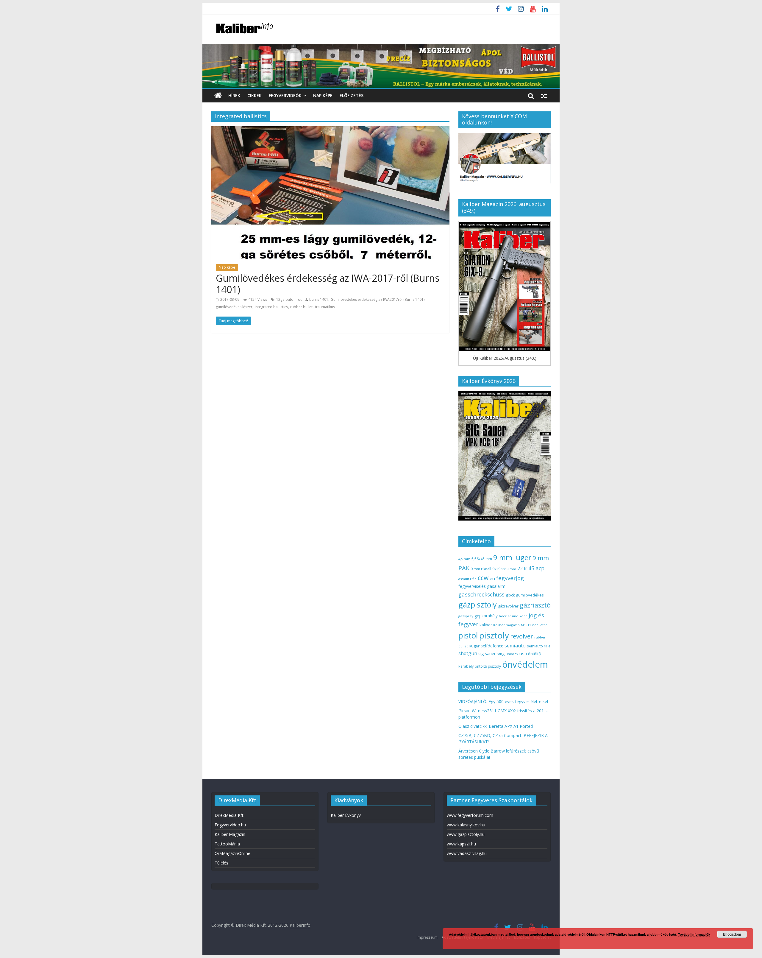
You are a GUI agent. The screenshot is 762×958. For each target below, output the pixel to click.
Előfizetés (351, 95)
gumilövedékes (530, 595)
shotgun (467, 653)
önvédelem (525, 664)
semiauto (515, 645)
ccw (483, 578)
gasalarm (496, 586)
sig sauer (487, 653)
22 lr (522, 568)
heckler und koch (513, 616)
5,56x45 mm (481, 558)
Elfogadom (732, 934)
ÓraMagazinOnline (232, 853)
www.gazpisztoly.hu (466, 834)
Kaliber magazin (506, 625)
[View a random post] (544, 95)
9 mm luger (512, 557)
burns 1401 (318, 299)
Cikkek (254, 95)
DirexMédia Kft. (229, 815)
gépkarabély (486, 616)
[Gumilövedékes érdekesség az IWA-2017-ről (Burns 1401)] (330, 130)
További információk (694, 934)
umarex (512, 654)
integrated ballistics (271, 306)
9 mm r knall (481, 568)
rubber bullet (301, 306)
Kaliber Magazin (230, 834)
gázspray (465, 616)
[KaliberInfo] (218, 95)
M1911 (526, 625)
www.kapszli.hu (461, 844)
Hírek (234, 95)
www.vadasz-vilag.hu (467, 853)
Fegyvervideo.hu (230, 825)
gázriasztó (535, 605)
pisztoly (494, 635)
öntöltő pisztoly (488, 666)
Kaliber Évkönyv (346, 815)
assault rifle (467, 579)
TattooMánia (227, 844)
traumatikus (325, 306)
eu (492, 578)
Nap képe (322, 95)
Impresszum (427, 937)
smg (501, 653)
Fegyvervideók (285, 95)
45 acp (536, 568)
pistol (468, 635)
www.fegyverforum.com (470, 815)
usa (523, 653)
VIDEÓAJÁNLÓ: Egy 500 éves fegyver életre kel (503, 701)
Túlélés (221, 863)
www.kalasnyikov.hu (466, 825)
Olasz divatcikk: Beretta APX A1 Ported (495, 726)
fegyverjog (510, 578)
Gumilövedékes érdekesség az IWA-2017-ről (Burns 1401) (327, 284)
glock (510, 595)
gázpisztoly (477, 604)
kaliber (486, 624)
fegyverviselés (472, 586)
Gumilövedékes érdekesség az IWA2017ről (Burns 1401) (377, 299)
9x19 (496, 568)
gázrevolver (508, 606)
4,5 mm (464, 559)
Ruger (474, 646)
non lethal (540, 625)
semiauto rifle (538, 646)
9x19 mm (509, 569)
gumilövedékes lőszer (234, 306)
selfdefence (492, 646)
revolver (521, 636)
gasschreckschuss (481, 594)
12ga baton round (291, 299)
